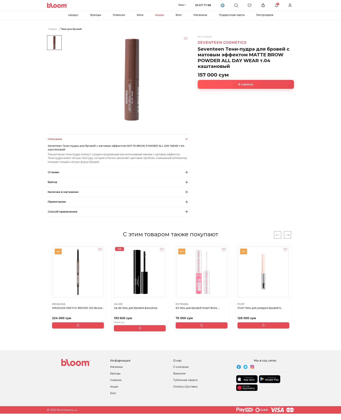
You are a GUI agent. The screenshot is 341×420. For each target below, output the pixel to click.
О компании (181, 366)
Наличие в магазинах (63, 192)
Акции (159, 15)
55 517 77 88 (203, 5)
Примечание (57, 201)
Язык (181, 4)
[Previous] (277, 235)
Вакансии (179, 373)
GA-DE (118, 304)
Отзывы (53, 172)
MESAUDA (59, 304)
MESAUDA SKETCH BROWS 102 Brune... (78, 308)
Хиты (140, 15)
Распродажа (264, 15)
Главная (52, 29)
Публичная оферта (185, 380)
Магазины (200, 15)
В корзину (245, 84)
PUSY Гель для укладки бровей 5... (259, 308)
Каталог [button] (73, 15)
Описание (55, 139)
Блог (179, 15)
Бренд (52, 182)
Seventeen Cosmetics (222, 42)
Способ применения (62, 211)
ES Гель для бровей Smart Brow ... (198, 308)
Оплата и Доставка (185, 386)
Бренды (95, 15)
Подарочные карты (232, 15)
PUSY (241, 304)
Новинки (119, 15)
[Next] (287, 235)
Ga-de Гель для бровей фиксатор (135, 308)
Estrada (182, 304)
